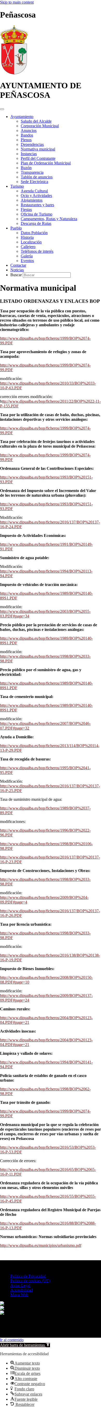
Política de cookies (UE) (30, 1281)
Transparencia (32, 172)
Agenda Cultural (34, 191)
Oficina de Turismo (36, 214)
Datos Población (34, 233)
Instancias (29, 154)
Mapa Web (19, 1295)
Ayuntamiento (21, 116)
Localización (31, 242)
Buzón (26, 167)
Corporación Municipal (40, 126)
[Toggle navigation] (2, 109)
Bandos (27, 135)
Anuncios (29, 130)
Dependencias (32, 144)
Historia (27, 237)
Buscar (16, 275)
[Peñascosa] (14, 73)
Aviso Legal (20, 1285)
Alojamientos (31, 200)
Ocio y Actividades (36, 195)
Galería (27, 256)
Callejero (28, 246)
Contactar (18, 265)
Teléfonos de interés (37, 251)
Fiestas (26, 209)
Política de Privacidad (28, 1276)
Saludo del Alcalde (36, 121)
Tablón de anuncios (37, 177)
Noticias (17, 270)
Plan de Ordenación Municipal (46, 163)
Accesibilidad (21, 1290)
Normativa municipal (38, 149)
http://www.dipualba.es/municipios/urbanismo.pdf (40, 1245)
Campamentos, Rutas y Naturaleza (49, 219)
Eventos (27, 260)
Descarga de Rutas (36, 223)
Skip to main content (17, 2)
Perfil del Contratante (38, 158)
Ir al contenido (12, 1340)
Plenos (26, 140)
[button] (25, 1345)
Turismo (17, 186)
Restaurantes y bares (37, 205)
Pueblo (16, 228)
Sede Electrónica (34, 181)
